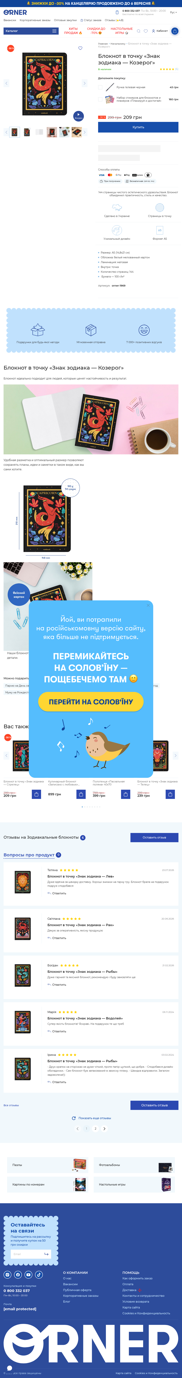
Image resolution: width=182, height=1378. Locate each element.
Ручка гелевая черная (131, 87)
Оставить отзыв (154, 837)
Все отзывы (11, 1105)
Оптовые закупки (65, 20)
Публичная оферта (77, 1290)
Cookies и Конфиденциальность (146, 1313)
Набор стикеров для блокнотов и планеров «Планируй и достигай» (139, 99)
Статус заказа (92, 20)
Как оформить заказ (137, 1278)
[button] (6, 83)
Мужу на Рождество (18, 692)
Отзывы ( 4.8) (114, 20)
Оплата (127, 1284)
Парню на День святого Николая (26, 685)
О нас (67, 1278)
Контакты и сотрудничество (143, 1295)
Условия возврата (135, 1301)
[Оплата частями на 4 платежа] (148, 175)
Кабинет (162, 30)
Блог (66, 1301)
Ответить (59, 893)
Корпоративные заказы (35, 20)
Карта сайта (131, 1307)
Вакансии (10, 20)
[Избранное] (146, 31)
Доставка (129, 1290)
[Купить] (36, 794)
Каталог (12, 31)
